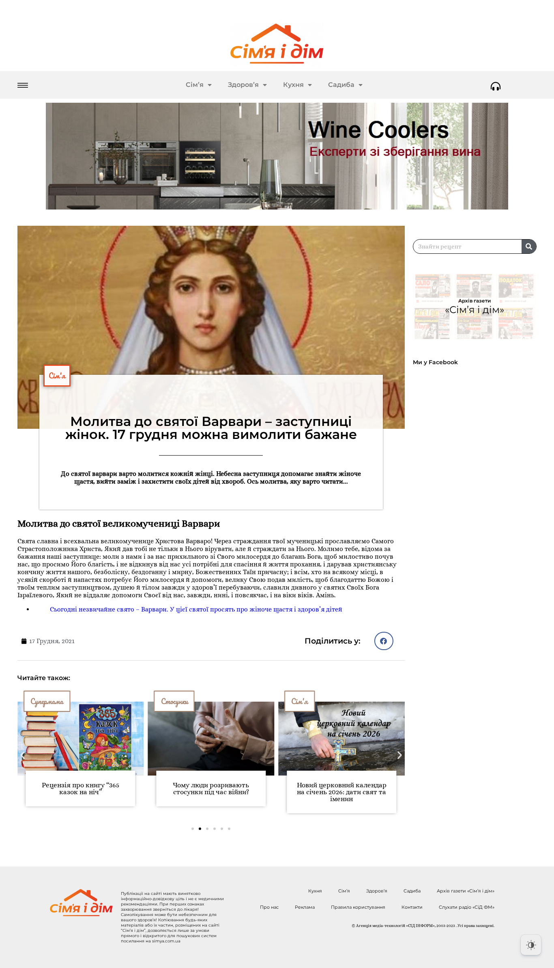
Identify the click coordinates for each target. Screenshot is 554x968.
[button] (383, 641)
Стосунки (174, 701)
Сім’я (195, 85)
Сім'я (57, 375)
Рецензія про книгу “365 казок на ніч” (80, 788)
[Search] (529, 246)
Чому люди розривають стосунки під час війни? (211, 788)
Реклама (305, 907)
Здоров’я (243, 85)
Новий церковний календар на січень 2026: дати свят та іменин (342, 792)
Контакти (412, 907)
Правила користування (358, 907)
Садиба (341, 85)
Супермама (46, 701)
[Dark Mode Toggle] (531, 945)
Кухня (293, 85)
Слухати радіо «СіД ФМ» (466, 907)
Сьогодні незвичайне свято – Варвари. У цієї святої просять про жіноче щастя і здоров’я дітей (196, 609)
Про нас (269, 907)
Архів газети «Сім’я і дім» (465, 891)
